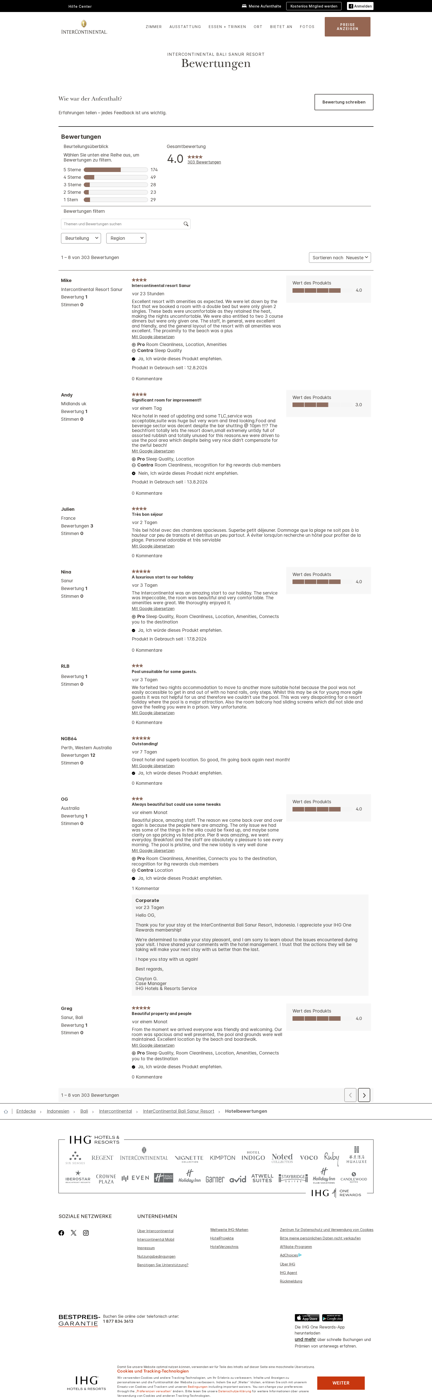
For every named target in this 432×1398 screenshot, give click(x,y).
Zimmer (154, 26)
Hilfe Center (80, 6)
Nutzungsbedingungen (156, 1256)
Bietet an (281, 26)
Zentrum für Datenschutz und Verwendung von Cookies (327, 1230)
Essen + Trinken (227, 26)
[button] (360, 6)
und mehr (305, 1339)
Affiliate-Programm (296, 1246)
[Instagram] (86, 1233)
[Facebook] (62, 1233)
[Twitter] (73, 1233)
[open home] (8, 1111)
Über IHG (287, 1264)
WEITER (341, 1383)
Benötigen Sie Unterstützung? (162, 1265)
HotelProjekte (222, 1238)
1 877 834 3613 (118, 1321)
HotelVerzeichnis (224, 1246)
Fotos (307, 26)
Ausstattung (185, 26)
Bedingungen (198, 1386)
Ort (258, 26)
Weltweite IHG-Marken (229, 1230)
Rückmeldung (291, 1281)
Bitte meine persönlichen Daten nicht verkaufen (320, 1238)
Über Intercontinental (155, 1231)
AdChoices (289, 1255)
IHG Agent (288, 1272)
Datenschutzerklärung (234, 1390)
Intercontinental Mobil (155, 1239)
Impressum (146, 1248)
